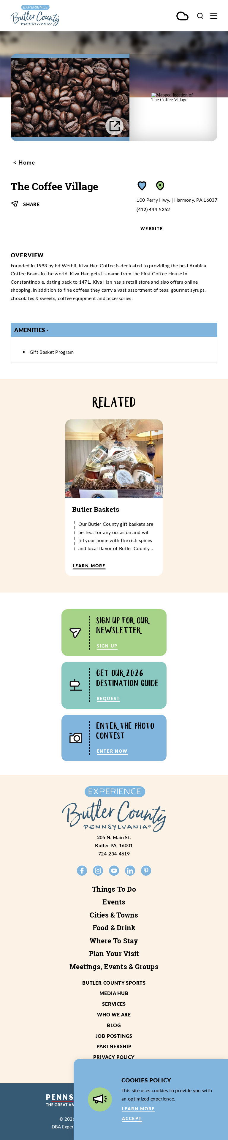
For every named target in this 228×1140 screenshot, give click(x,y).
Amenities (29, 330)
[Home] (47, 15)
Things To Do (114, 889)
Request (108, 698)
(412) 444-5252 (153, 209)
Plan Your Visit (114, 953)
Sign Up (107, 646)
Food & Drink (114, 927)
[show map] (160, 186)
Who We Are (114, 1014)
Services (114, 1003)
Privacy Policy (113, 1057)
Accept (132, 1118)
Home (26, 162)
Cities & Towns (114, 915)
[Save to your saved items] (142, 186)
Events (113, 902)
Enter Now (112, 751)
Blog (114, 1025)
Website (151, 228)
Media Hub (113, 993)
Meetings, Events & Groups (114, 966)
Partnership (114, 1046)
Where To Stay (114, 940)
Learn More (138, 1108)
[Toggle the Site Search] (200, 15)
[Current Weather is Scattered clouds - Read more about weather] (182, 16)
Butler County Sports (114, 982)
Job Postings (114, 1035)
